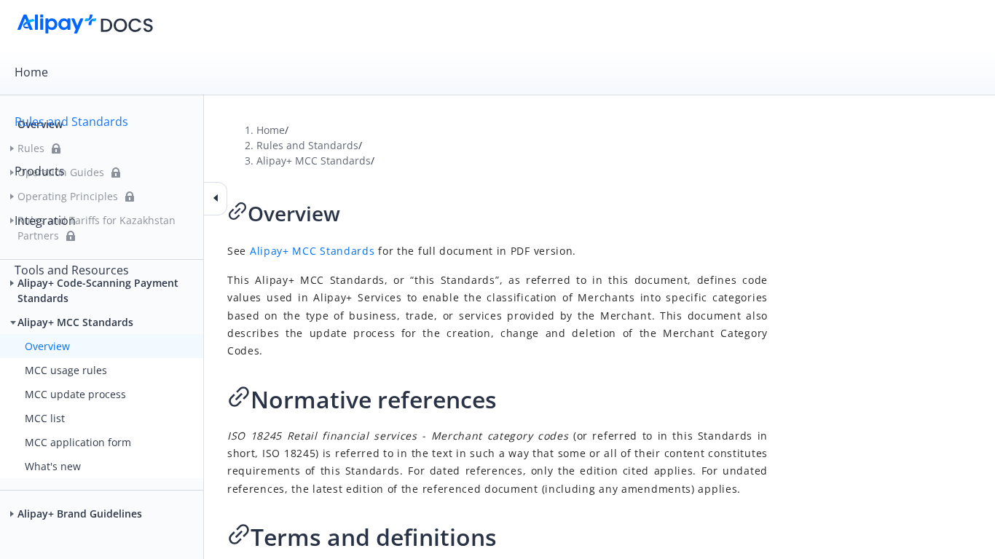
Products (40, 171)
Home (31, 72)
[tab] (497, 72)
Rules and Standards (71, 122)
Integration (45, 221)
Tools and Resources (72, 270)
